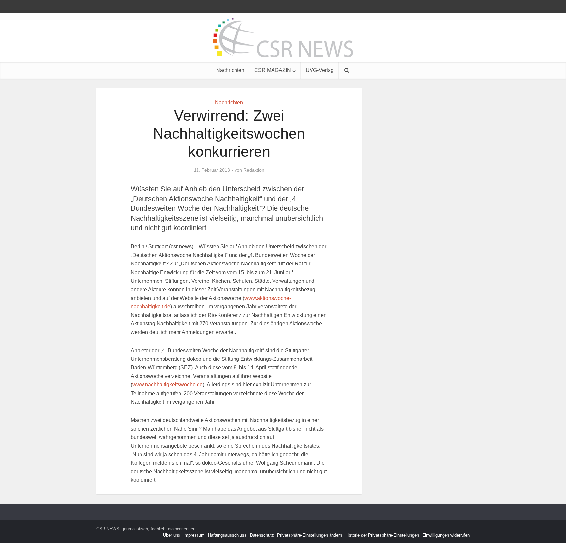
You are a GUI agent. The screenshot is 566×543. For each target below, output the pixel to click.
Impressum (194, 535)
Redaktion (253, 170)
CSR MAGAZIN (272, 70)
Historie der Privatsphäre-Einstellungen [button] (382, 535)
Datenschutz (262, 535)
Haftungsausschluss (227, 535)
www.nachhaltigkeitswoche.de (167, 384)
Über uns (171, 535)
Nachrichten (230, 70)
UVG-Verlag (320, 70)
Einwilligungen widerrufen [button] (446, 535)
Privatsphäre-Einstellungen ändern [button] (309, 535)
